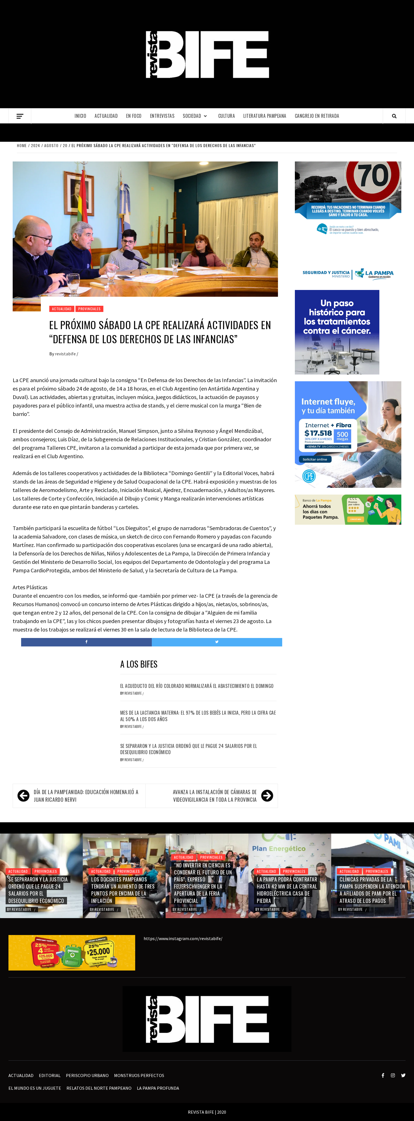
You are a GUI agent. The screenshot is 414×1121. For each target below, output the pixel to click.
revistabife (66, 353)
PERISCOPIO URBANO (87, 1075)
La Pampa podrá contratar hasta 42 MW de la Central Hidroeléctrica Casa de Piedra (287, 890)
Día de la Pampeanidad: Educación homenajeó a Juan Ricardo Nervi (86, 795)
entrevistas (162, 115)
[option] (41, 876)
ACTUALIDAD (106, 115)
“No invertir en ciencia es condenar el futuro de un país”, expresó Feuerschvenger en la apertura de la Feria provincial (203, 882)
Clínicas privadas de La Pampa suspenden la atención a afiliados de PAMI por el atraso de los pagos (372, 890)
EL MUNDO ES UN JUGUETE (34, 1088)
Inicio (80, 115)
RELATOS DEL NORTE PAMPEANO (99, 1088)
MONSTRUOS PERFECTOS (139, 1075)
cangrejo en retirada (317, 115)
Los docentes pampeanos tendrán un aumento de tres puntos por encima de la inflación (123, 890)
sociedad (192, 115)
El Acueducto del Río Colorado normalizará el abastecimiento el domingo (197, 686)
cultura (226, 115)
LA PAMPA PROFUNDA (158, 1088)
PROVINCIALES (89, 308)
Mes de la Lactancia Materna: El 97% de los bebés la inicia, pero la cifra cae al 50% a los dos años (198, 715)
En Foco (134, 115)
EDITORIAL (50, 1075)
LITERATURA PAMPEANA (264, 115)
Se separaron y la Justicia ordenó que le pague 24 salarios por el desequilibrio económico (188, 749)
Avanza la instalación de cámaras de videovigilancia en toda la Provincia (215, 795)
